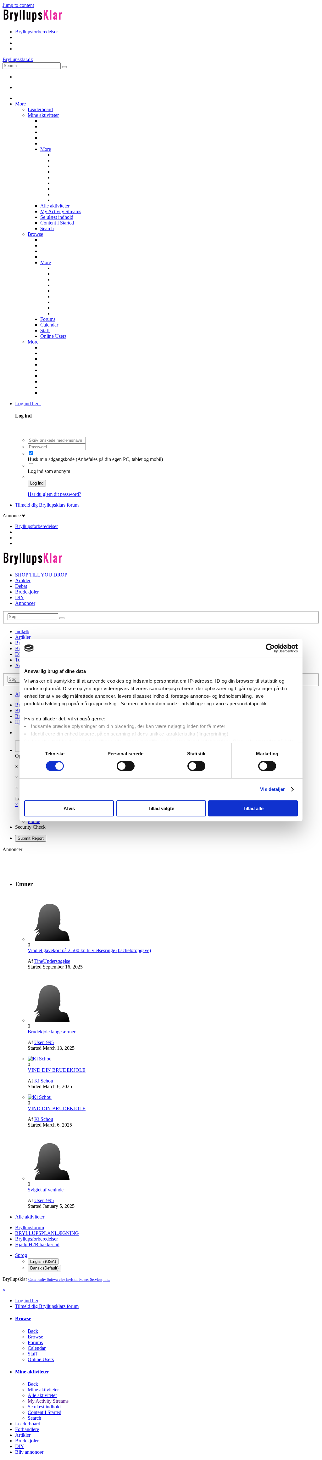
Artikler (23, 580)
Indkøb (22, 631)
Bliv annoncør (29, 1452)
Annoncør (25, 603)
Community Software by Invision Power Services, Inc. (69, 1279)
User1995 (44, 1042)
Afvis (69, 808)
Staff (45, 330)
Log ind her (28, 403)
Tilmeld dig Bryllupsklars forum (47, 505)
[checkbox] (31, 453)
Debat (21, 586)
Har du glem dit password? (54, 494)
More (20, 103)
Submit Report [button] (31, 838)
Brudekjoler (27, 591)
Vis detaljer (272, 789)
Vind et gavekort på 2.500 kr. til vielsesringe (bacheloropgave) (89, 950)
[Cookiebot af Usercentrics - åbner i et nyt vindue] (270, 648)
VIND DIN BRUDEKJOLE (57, 1070)
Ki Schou (43, 1080)
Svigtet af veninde (46, 1189)
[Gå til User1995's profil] (51, 1020)
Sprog (21, 1255)
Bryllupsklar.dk (18, 59)
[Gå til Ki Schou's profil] (40, 1058)
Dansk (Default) (44, 1268)
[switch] (126, 766)
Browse (35, 234)
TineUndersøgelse (52, 961)
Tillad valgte (161, 808)
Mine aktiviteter (43, 115)
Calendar (49, 324)
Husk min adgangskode (52, 459)
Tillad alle (253, 808)
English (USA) (43, 1261)
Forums (47, 319)
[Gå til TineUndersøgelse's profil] (51, 939)
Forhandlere (27, 1429)
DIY (19, 597)
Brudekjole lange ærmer (51, 1031)
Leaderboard (40, 109)
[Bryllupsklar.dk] (33, 21)
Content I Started (57, 222)
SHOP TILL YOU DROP (41, 574)
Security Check (30, 827)
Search (47, 228)
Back (33, 1331)
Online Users (53, 336)
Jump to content (18, 5)
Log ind (36, 483)
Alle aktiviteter (54, 205)
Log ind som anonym (49, 471)
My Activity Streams (60, 211)
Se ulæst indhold (56, 217)
